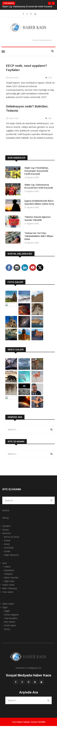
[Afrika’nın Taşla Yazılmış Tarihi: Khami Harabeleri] (37, 301)
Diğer (5, 607)
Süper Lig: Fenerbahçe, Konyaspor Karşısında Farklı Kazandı (36, 171)
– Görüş (6, 629)
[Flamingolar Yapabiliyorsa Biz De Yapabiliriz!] (37, 381)
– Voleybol (7, 573)
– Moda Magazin (10, 614)
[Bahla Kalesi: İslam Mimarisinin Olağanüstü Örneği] (37, 339)
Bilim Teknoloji (9, 588)
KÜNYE (5, 510)
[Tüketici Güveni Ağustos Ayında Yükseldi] (13, 222)
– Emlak (6, 551)
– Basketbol (8, 570)
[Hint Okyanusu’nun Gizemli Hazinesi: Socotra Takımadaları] (24, 301)
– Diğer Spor (8, 581)
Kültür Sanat (8, 584)
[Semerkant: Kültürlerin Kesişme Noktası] (11, 326)
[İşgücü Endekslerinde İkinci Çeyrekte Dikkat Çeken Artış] (13, 205)
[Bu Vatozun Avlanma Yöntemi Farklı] (24, 381)
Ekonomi (6, 533)
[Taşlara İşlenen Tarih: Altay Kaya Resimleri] (11, 305)
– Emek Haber (9, 625)
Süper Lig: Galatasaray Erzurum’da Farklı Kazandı (27, 6)
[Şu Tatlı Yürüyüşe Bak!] (11, 394)
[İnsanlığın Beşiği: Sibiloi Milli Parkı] (37, 326)
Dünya (5, 529)
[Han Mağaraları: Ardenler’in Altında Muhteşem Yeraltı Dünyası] (11, 339)
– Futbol (6, 566)
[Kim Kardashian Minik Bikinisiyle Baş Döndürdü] (37, 406)
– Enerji (6, 544)
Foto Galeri (7, 592)
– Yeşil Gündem (9, 618)
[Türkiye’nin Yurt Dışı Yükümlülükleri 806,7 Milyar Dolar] (13, 238)
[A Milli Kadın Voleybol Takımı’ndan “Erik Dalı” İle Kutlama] (11, 398)
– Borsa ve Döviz (10, 536)
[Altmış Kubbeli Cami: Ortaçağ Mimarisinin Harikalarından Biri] (24, 339)
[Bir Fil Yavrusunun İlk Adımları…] (11, 381)
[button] (49, 3)
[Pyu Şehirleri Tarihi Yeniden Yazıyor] (11, 301)
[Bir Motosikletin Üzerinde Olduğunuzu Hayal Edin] (37, 369)
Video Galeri (8, 603)
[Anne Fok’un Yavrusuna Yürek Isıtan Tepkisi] (11, 369)
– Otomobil (7, 547)
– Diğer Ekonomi (10, 554)
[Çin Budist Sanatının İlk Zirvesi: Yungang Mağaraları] (37, 314)
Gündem (6, 526)
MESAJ (5, 517)
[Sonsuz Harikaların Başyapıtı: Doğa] (24, 369)
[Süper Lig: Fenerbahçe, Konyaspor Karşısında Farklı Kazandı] (13, 172)
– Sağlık (6, 611)
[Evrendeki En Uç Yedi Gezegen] (24, 314)
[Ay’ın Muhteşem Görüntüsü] (24, 394)
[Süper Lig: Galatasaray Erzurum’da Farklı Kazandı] (13, 189)
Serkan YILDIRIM (38, 722)
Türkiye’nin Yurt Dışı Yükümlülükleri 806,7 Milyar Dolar (39, 236)
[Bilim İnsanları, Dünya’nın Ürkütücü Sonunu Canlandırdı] (24, 406)
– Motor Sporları (10, 577)
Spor (4, 563)
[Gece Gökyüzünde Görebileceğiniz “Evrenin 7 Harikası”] (24, 326)
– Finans (6, 540)
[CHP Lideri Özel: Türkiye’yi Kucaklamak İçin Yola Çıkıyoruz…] (37, 394)
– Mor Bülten (8, 621)
